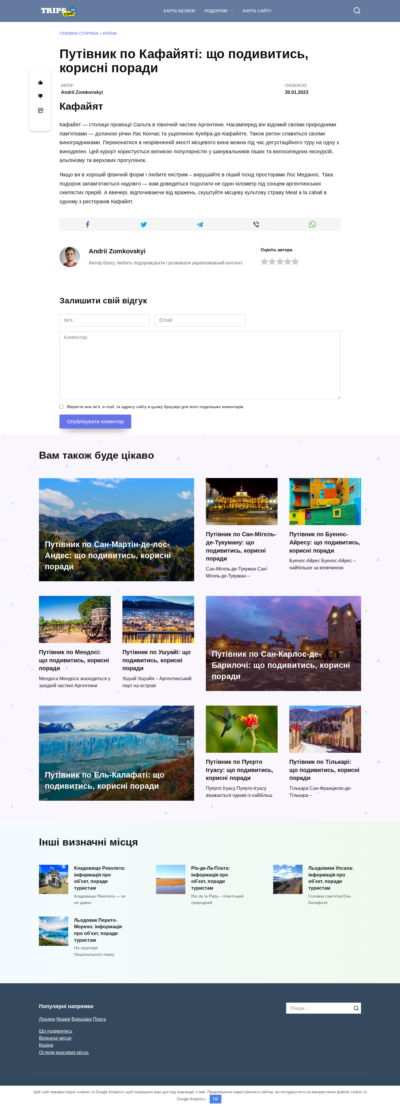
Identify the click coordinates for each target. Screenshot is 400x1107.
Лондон (47, 1019)
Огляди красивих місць (64, 1052)
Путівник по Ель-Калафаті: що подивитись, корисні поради (105, 780)
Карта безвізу (180, 10)
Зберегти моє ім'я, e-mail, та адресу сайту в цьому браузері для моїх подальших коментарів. (155, 406)
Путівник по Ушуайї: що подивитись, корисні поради (156, 660)
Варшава (81, 1019)
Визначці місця (55, 1038)
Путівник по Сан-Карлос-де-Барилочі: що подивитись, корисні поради (281, 665)
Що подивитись (55, 1031)
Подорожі (216, 10)
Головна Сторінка (78, 34)
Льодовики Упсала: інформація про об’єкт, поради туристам (330, 878)
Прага (99, 1019)
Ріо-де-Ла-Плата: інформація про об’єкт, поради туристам (210, 878)
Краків (63, 1019)
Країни (110, 34)
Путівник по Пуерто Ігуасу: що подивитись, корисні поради (239, 770)
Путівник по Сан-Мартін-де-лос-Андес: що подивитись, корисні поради (108, 555)
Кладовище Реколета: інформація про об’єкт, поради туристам (99, 878)
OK (215, 1099)
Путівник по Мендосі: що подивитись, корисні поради (74, 660)
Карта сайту (257, 10)
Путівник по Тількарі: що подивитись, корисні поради (324, 770)
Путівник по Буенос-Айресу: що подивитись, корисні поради (324, 542)
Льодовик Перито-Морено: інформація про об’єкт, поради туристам (98, 929)
